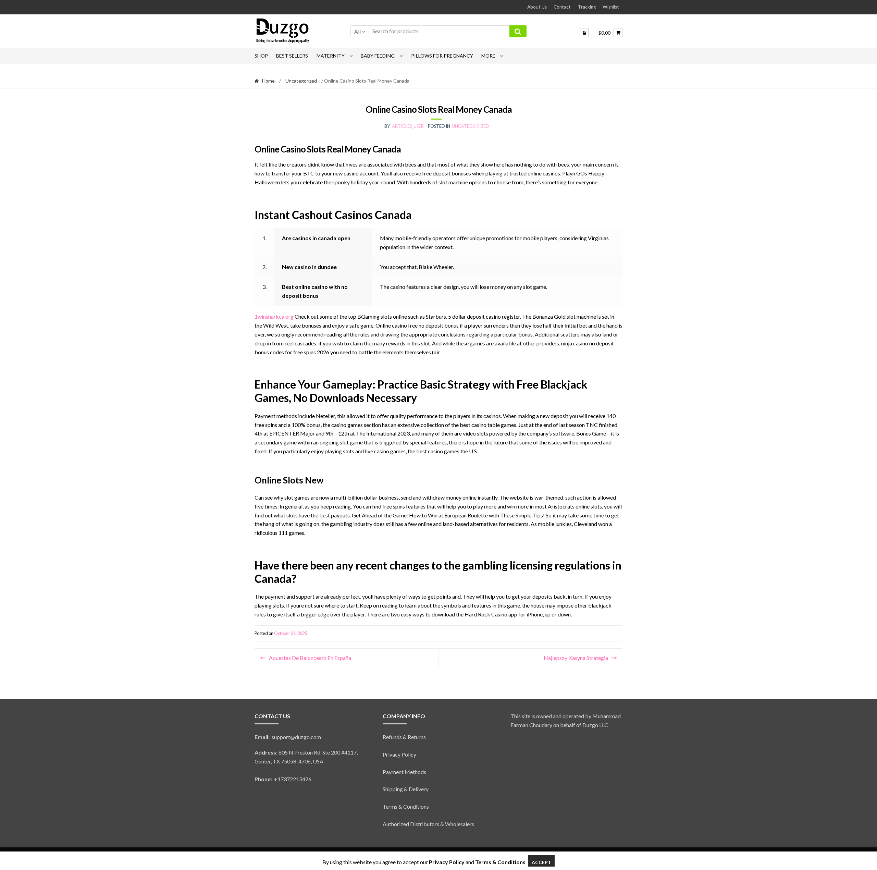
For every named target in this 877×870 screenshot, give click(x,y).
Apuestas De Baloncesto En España (310, 657)
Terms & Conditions (406, 806)
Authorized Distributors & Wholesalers (428, 824)
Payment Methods (404, 772)
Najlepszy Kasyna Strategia (576, 657)
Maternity (331, 56)
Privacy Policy (399, 754)
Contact (562, 7)
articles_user (408, 126)
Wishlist (611, 7)
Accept (541, 862)
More (488, 56)
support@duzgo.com (288, 737)
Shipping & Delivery (406, 789)
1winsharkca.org (274, 316)
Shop (261, 56)
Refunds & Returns (404, 737)
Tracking (587, 7)
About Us (537, 7)
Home (268, 81)
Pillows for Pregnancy (442, 56)
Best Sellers (292, 56)
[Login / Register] (584, 32)
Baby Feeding (378, 56)
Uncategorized (301, 81)
